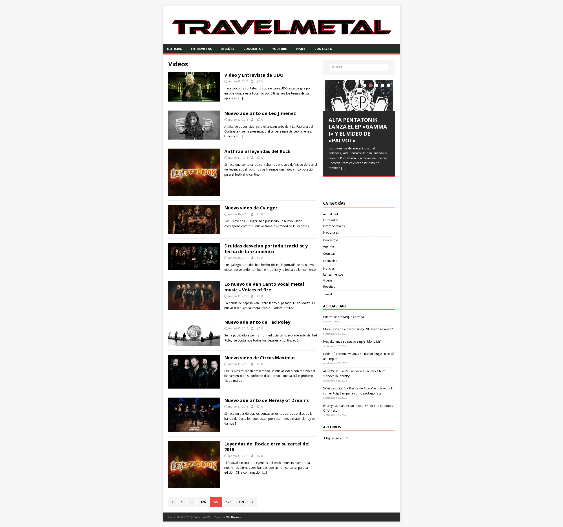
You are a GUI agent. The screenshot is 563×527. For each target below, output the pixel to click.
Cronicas (329, 253)
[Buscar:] (359, 67)
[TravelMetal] (281, 41)
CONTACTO (323, 49)
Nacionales (331, 232)
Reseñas (227, 49)
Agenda (328, 246)
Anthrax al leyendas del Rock (257, 151)
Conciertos (253, 49)
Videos (328, 280)
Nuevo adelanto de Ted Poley (257, 322)
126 (203, 502)
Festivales (330, 261)
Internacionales (334, 226)
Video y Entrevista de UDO (253, 75)
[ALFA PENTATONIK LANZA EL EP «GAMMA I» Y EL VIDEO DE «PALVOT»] (359, 95)
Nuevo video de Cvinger (251, 208)
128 (228, 502)
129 (241, 502)
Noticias (174, 49)
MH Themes (233, 517)
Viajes (300, 49)
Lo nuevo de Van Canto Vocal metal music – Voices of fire (264, 287)
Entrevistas (201, 49)
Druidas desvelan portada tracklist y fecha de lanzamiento (266, 248)
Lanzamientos (333, 274)
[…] (240, 98)
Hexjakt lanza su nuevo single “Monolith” (352, 341)
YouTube (279, 49)
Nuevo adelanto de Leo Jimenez (260, 113)
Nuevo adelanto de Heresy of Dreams (266, 400)
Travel (327, 294)
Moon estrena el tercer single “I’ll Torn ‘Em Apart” (358, 329)
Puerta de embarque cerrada (343, 317)
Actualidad (330, 214)
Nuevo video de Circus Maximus (260, 358)
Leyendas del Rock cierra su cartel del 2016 (267, 446)
